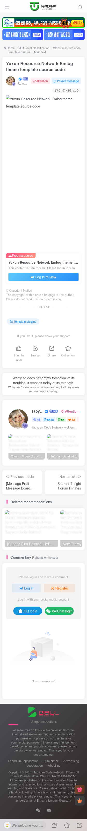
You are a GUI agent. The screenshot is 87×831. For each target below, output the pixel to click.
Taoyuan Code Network (37, 411)
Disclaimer (51, 760)
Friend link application (23, 760)
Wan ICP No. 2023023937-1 (58, 776)
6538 (50, 419)
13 (73, 419)
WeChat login (62, 611)
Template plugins (19, 52)
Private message (68, 81)
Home (10, 48)
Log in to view (45, 277)
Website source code (67, 48)
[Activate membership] (80, 800)
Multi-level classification (34, 48)
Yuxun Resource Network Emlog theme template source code (39, 66)
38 (38, 419)
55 (63, 419)
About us (54, 765)
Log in (29, 588)
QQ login (30, 611)
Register (61, 588)
